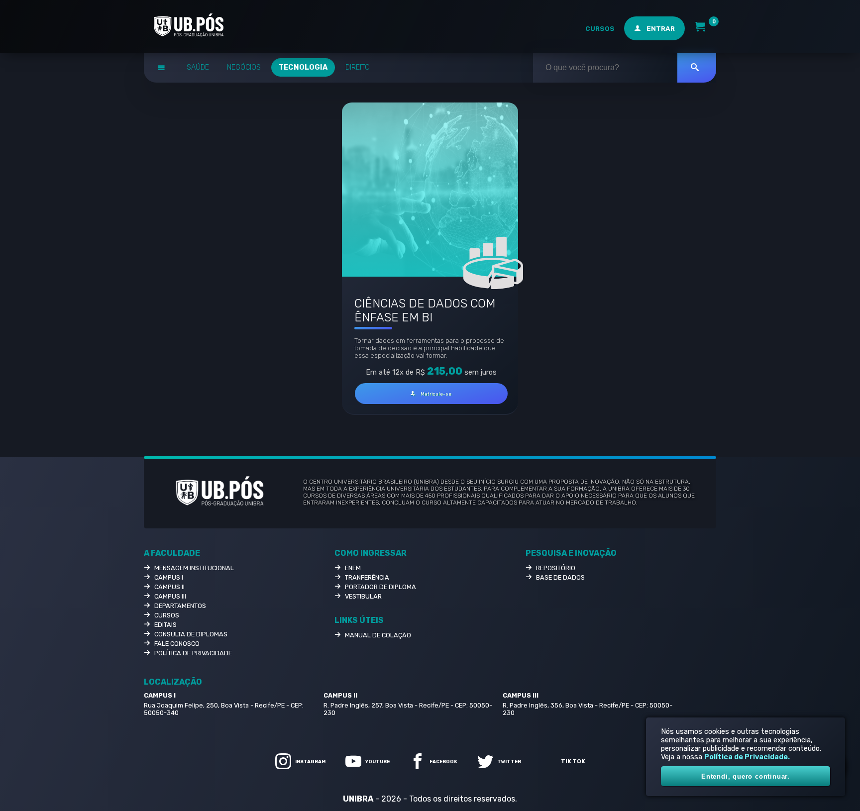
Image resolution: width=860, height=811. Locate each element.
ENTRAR (660, 28)
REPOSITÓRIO (555, 568)
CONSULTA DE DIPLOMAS (190, 634)
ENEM (353, 568)
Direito (357, 67)
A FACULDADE (172, 553)
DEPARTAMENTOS (180, 605)
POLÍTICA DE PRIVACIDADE (193, 653)
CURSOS (600, 28)
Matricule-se (435, 394)
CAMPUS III (170, 596)
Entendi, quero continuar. (745, 776)
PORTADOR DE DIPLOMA (380, 587)
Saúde (198, 67)
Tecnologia (303, 67)
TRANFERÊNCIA (367, 577)
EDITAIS (165, 624)
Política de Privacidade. (747, 757)
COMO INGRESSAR (370, 553)
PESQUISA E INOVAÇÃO (571, 553)
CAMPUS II (169, 587)
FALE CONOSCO (177, 643)
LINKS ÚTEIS (359, 620)
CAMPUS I (168, 577)
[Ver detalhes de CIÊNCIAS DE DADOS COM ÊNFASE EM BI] (430, 189)
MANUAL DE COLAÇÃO (378, 635)
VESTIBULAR (363, 596)
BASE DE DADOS (560, 577)
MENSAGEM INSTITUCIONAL (194, 568)
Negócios (244, 67)
